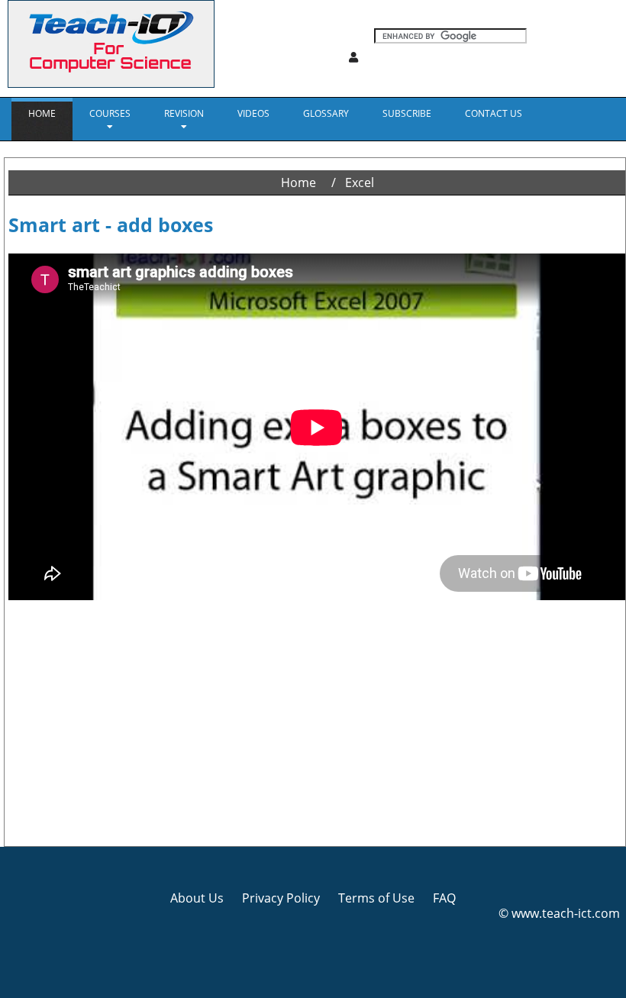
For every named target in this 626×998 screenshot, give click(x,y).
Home (42, 113)
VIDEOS (253, 113)
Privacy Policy (281, 898)
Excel (359, 182)
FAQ (444, 898)
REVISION (184, 113)
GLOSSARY (326, 113)
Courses (110, 113)
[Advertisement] (316, 724)
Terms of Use (376, 898)
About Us (197, 898)
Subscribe (406, 113)
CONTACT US (493, 113)
